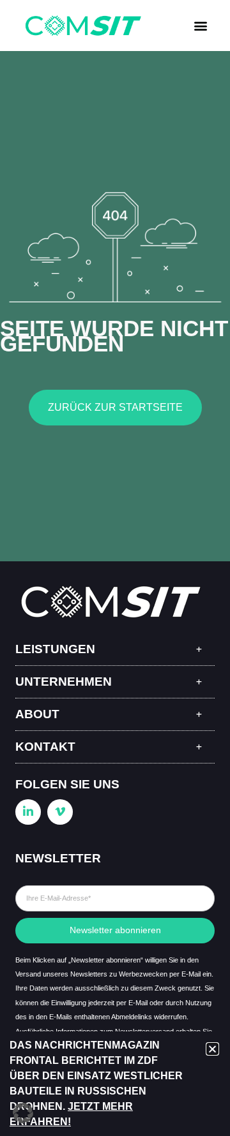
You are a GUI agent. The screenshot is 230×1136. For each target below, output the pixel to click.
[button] (200, 25)
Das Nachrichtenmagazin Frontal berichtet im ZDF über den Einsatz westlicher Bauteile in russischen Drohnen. (96, 1076)
